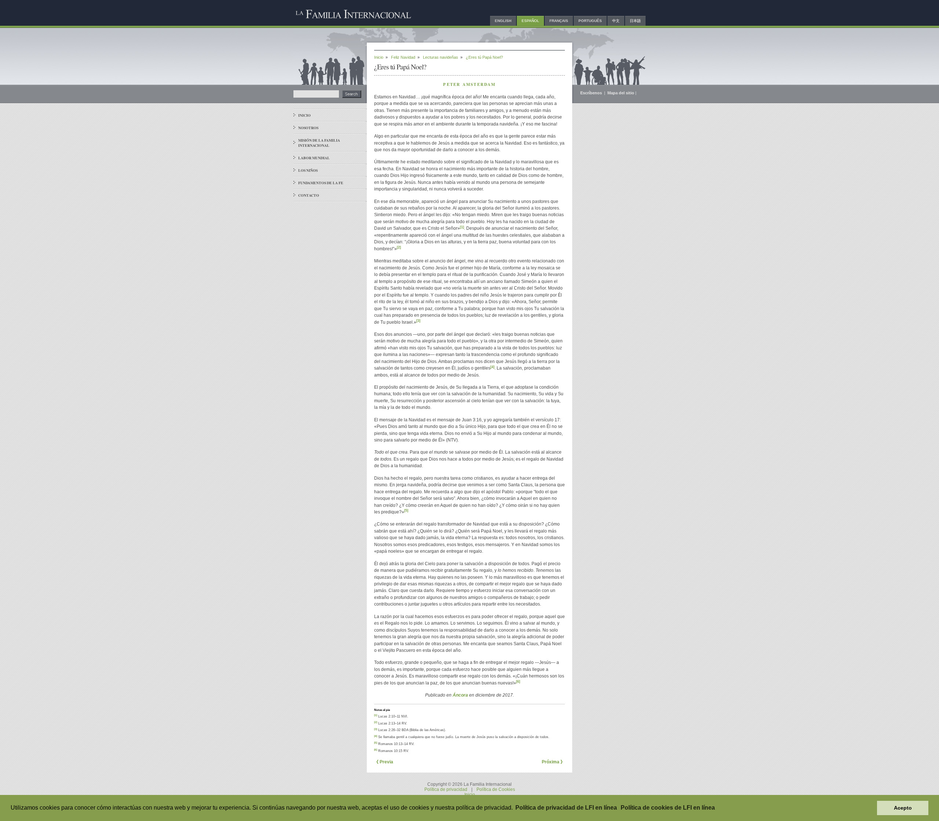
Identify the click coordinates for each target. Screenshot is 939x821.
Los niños (308, 170)
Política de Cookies (495, 789)
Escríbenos (591, 93)
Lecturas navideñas (440, 57)
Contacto (308, 195)
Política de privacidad (445, 789)
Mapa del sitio (620, 93)
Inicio (304, 115)
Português (590, 21)
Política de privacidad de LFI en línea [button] (566, 807)
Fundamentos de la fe (320, 182)
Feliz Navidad (403, 57)
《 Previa (383, 761)
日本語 (635, 21)
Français (558, 21)
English (503, 21)
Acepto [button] (903, 808)
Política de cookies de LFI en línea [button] (668, 807)
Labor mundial (314, 157)
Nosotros (308, 127)
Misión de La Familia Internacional (319, 143)
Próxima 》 (553, 761)
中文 (616, 21)
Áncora (460, 695)
